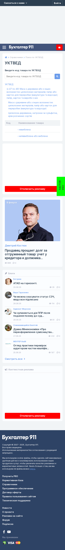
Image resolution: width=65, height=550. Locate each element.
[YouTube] (8, 532)
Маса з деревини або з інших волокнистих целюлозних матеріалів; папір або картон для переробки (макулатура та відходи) (32, 105)
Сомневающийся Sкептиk (25, 325)
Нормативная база (12, 480)
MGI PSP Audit (19, 341)
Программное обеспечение (17, 488)
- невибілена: (24, 129)
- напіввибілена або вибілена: (32, 136)
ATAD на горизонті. (25, 283)
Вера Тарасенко (21, 293)
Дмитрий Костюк (16, 245)
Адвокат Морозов (22, 309)
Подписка (59, 47)
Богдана (17, 279)
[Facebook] (4, 532)
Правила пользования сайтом (19, 496)
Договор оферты (11, 492)
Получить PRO (10, 476)
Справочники (9, 484)
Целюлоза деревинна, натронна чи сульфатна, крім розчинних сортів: (33, 114)
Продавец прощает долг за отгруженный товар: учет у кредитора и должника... (26, 254)
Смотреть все (14, 359)
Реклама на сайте (12, 516)
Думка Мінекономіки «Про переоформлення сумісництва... (33, 331)
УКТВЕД (9, 84)
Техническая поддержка (16, 500)
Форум (6, 520)
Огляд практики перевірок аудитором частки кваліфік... (31, 347)
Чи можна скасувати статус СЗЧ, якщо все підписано (34, 298)
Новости (7, 508)
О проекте (8, 512)
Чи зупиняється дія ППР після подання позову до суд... (31, 314)
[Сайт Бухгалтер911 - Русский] (19, 437)
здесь (32, 469)
